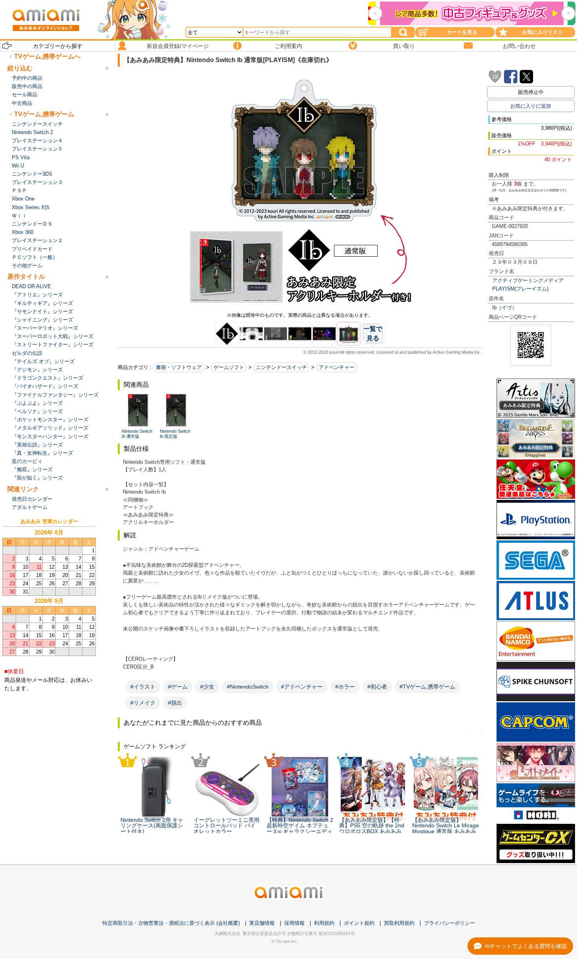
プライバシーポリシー (449, 923)
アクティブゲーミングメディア (528, 280)
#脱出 (175, 703)
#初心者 (377, 686)
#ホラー (345, 686)
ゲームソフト (229, 367)
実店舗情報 (262, 923)
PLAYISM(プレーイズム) (520, 289)
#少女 (207, 686)
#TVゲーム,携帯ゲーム (427, 686)
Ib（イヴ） (504, 307)
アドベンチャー (336, 367)
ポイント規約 (359, 923)
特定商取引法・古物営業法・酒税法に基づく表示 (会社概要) (171, 923)
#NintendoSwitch (247, 686)
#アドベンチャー (302, 686)
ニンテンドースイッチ (281, 367)
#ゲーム (178, 686)
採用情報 (294, 923)
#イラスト (142, 686)
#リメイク (142, 703)
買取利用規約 (399, 923)
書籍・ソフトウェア (179, 367)
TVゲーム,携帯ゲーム (44, 114)
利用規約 (324, 923)
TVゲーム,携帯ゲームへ (47, 56)
